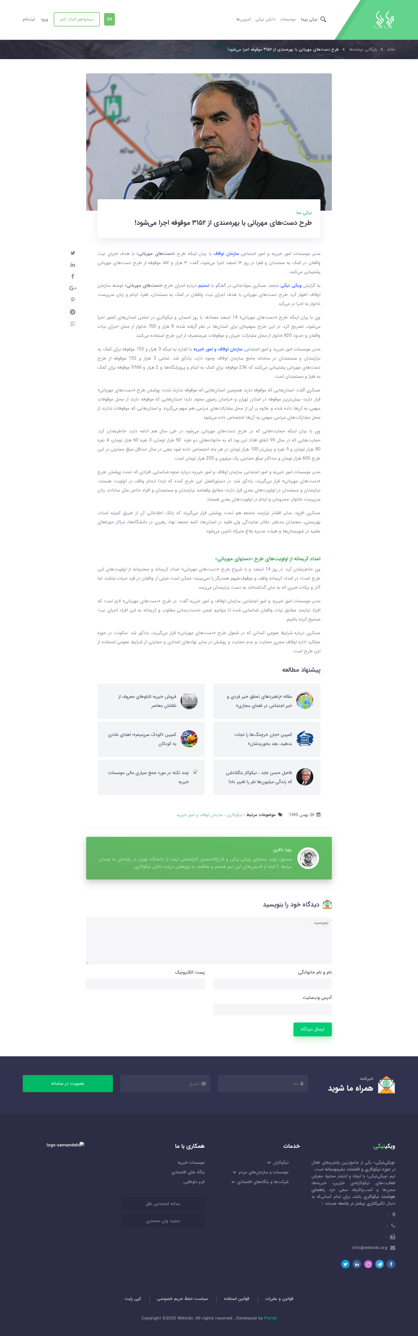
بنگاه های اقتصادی (188, 1172)
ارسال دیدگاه (312, 1029)
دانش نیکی (266, 19)
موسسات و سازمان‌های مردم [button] (263, 1172)
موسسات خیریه (191, 1162)
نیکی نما (304, 212)
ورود (44, 19)
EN (109, 19)
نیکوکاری (234, 815)
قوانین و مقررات (279, 1298)
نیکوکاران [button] (280, 1162)
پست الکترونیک (190, 972)
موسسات (288, 19)
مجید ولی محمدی (163, 1220)
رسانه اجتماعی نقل (163, 1203)
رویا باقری (282, 849)
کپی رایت (133, 1298)
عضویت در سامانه (67, 1083)
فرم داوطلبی (194, 1182)
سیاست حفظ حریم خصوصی (182, 1298)
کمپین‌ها (243, 19)
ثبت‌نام (29, 19)
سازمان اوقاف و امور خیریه (200, 815)
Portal (270, 1318)
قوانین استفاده (236, 1298)
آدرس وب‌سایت (317, 997)
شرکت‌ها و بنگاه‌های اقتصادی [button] (262, 1182)
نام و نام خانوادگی (315, 972)
